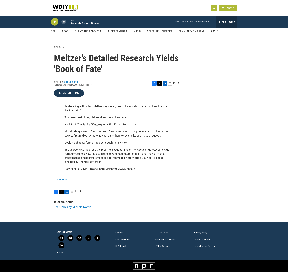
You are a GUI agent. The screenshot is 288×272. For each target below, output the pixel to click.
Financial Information (165, 239)
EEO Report (120, 246)
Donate (229, 7)
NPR (53, 31)
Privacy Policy (200, 233)
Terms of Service (202, 239)
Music (137, 31)
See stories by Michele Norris (72, 207)
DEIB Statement (122, 239)
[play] (54, 22)
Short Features (117, 31)
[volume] (63, 21)
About (215, 31)
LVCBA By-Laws (162, 246)
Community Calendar (192, 31)
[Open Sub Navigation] (58, 31)
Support (167, 31)
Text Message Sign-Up (205, 246)
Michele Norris (70, 81)
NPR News (59, 46)
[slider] (68, 21)
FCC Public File (161, 233)
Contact (119, 233)
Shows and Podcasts (88, 31)
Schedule (153, 31)
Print (176, 82)
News (65, 31)
